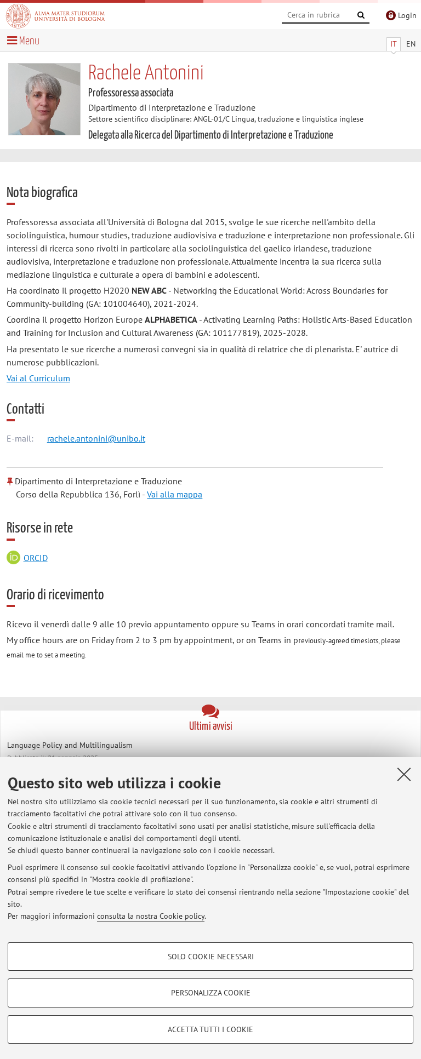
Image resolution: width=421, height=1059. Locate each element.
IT (393, 44)
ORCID (36, 557)
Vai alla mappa (174, 494)
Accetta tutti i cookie (210, 1029)
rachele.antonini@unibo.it (96, 438)
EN (411, 44)
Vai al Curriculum (38, 378)
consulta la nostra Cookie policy (150, 916)
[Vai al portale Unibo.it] (55, 16)
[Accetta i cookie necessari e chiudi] (404, 774)
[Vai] (361, 15)
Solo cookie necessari (211, 956)
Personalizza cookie (211, 993)
